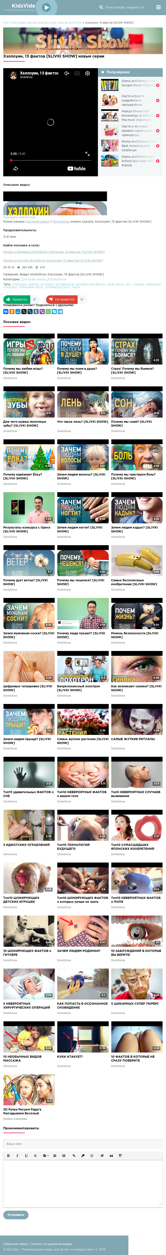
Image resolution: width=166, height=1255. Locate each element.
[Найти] (101, 7)
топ (128, 284)
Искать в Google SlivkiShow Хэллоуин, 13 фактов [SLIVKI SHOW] (53, 260)
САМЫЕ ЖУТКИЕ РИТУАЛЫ (133, 739)
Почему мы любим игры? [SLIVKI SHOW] (23, 371)
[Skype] (54, 311)
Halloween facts (31, 287)
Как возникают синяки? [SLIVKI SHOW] (136, 688)
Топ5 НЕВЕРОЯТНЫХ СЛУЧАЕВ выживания (135, 794)
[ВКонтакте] (5, 311)
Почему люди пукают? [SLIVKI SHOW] (81, 635)
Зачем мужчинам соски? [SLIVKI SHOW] (28, 635)
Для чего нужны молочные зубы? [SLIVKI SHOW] (24, 424)
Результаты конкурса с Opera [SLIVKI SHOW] (26, 529)
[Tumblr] (36, 311)
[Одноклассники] (11, 311)
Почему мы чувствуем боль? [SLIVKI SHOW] (133, 476)
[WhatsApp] (48, 311)
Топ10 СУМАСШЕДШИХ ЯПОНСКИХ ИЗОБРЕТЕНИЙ (132, 847)
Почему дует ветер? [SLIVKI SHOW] (25, 582)
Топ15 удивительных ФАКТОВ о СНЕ (28, 794)
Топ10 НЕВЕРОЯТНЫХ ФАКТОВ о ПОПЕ (136, 900)
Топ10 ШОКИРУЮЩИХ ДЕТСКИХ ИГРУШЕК (21, 900)
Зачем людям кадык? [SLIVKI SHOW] (134, 529)
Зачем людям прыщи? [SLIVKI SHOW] (27, 741)
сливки (138, 284)
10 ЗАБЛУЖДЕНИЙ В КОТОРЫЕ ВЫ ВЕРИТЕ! (136, 953)
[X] (24, 311)
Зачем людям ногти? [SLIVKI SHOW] (79, 529)
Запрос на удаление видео (51, 1244)
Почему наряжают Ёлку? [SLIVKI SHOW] (22, 476)
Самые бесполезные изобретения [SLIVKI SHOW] (134, 582)
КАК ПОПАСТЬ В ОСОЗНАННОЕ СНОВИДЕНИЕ (82, 1006)
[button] (8, 1156)
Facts (76, 287)
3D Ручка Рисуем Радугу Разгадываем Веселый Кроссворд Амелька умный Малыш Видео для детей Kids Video (26, 1111)
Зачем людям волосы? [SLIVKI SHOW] (81, 476)
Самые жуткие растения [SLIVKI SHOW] (83, 741)
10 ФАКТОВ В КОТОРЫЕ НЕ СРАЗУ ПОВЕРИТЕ (133, 1059)
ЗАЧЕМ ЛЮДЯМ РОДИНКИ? (79, 951)
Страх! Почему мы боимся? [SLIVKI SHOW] (132, 371)
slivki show (115, 284)
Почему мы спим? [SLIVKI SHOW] (131, 424)
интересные (64, 284)
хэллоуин (19, 284)
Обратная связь (15, 1244)
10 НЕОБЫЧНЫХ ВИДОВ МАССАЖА (22, 1059)
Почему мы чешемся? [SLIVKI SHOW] (80, 582)
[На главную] (30, 7)
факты (34, 284)
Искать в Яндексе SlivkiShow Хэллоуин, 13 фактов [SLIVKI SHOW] (54, 252)
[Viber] (42, 311)
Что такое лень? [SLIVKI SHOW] (82, 422)
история (47, 284)
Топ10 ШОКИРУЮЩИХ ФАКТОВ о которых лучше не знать (82, 900)
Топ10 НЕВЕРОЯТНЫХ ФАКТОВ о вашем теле (82, 794)
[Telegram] (60, 311)
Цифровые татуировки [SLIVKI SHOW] (27, 688)
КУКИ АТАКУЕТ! (70, 1057)
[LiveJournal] (30, 311)
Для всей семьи (37, 221)
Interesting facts (57, 287)
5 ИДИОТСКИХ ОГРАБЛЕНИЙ (26, 845)
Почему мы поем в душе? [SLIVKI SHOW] (77, 371)
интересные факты (90, 284)
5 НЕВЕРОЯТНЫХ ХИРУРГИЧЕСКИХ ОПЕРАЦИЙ (26, 1006)
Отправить (16, 1215)
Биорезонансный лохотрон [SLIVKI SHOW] (78, 688)
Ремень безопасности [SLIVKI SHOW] (134, 635)
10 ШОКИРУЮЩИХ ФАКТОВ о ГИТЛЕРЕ (27, 953)
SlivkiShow (61, 221)
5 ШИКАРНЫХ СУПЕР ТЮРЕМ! (135, 1004)
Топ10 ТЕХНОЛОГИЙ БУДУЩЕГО (73, 847)
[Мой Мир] (18, 311)
